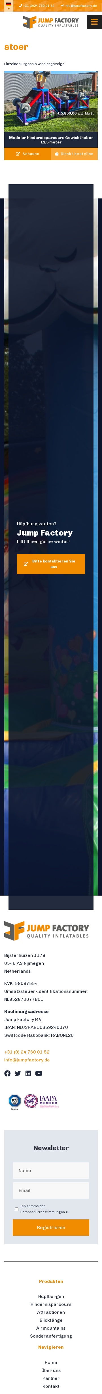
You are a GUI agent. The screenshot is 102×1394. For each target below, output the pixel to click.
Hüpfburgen (51, 1296)
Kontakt (51, 1386)
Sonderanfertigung (51, 1336)
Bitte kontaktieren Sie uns (53, 564)
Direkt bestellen (77, 154)
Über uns (51, 1370)
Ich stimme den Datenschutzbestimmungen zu (44, 1209)
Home (51, 1362)
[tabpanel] (51, 547)
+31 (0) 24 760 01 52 (27, 1052)
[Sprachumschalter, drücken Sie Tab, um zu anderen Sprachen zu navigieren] (8, 6)
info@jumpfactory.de (80, 6)
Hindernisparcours (51, 1304)
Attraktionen (51, 1312)
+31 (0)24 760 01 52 (38, 6)
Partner (51, 1378)
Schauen (30, 154)
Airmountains (51, 1328)
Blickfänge (51, 1320)
